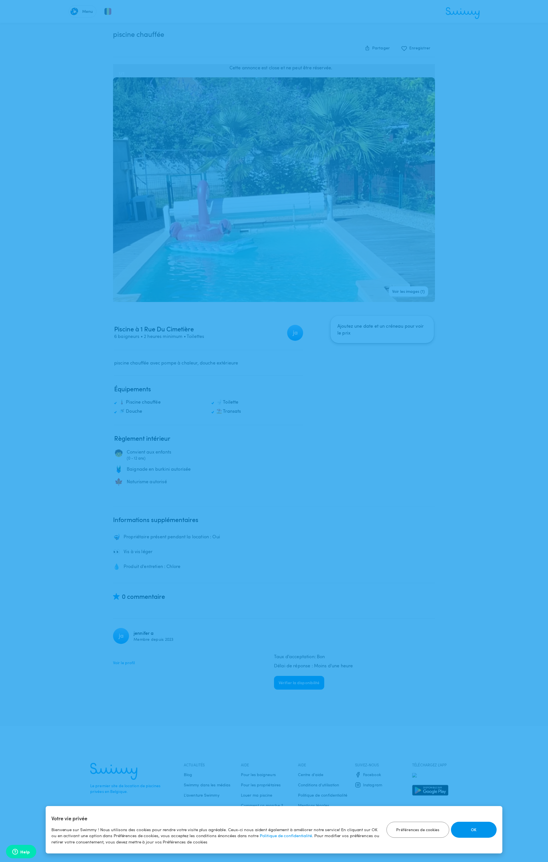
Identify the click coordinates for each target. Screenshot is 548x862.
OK (473, 829)
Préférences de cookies (417, 829)
